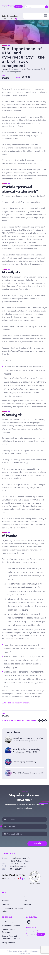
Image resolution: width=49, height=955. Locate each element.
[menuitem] (5, 6)
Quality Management (10, 922)
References (6, 901)
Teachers (5, 904)
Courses (27, 897)
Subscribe (37, 843)
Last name (5, 826)
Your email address (5, 833)
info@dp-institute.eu (18, 866)
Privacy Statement (8, 943)
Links (25, 901)
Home (4, 69)
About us (27, 904)
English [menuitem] (40, 934)
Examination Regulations (11, 926)
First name (5, 819)
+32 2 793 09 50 (18, 864)
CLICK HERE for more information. (16, 703)
